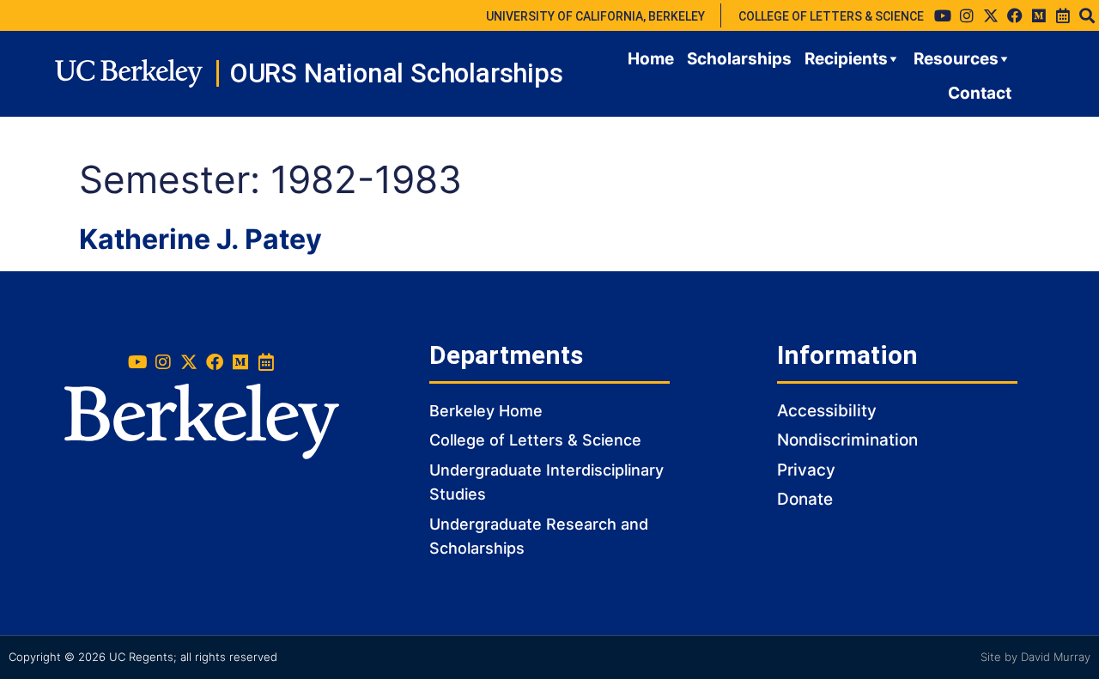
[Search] (1087, 15)
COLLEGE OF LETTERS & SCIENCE (831, 16)
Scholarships (739, 59)
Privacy (806, 470)
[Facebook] (1015, 15)
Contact (979, 93)
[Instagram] (967, 15)
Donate (805, 499)
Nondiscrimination (847, 440)
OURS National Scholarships (396, 73)
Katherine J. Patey (200, 239)
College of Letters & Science (535, 440)
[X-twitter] (991, 15)
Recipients (846, 59)
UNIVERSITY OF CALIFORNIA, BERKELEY (595, 16)
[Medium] (1039, 15)
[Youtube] (943, 15)
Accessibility (827, 411)
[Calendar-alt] (1063, 15)
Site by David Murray (1035, 657)
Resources (956, 59)
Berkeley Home (486, 411)
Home (651, 59)
